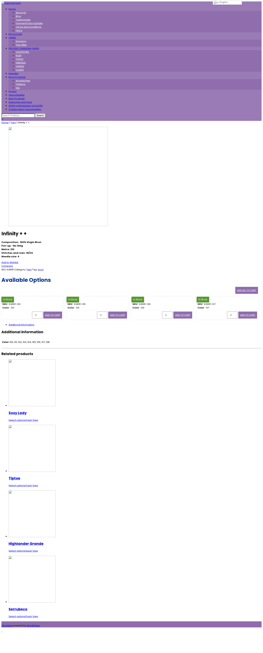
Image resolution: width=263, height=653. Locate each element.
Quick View (31, 420)
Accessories (23, 80)
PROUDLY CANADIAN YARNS (24, 48)
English (223, 2)
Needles (13, 73)
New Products (17, 98)
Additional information (21, 324)
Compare (7, 266)
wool (40, 269)
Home (12, 9)
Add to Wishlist (9, 262)
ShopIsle (6, 625)
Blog (18, 16)
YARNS (12, 37)
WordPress (33, 625)
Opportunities (17, 95)
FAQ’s (19, 30)
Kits (18, 88)
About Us (21, 12)
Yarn (13, 122)
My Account (15, 34)
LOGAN (20, 70)
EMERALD (21, 62)
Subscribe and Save (20, 102)
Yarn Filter (21, 45)
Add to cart (52, 315)
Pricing (12, 91)
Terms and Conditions (28, 27)
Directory (21, 41)
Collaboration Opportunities (25, 109)
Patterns (20, 84)
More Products (17, 77)
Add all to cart (246, 290)
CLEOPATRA (22, 52)
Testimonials (23, 19)
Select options (17, 420)
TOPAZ (19, 59)
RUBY (18, 55)
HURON (20, 66)
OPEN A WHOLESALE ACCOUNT (26, 105)
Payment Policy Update (29, 23)
